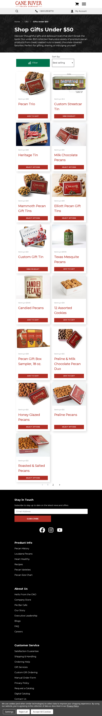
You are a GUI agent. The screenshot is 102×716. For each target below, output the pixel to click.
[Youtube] (60, 530)
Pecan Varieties (22, 569)
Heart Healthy (22, 559)
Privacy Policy (21, 683)
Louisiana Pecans (23, 554)
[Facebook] (42, 530)
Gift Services (20, 667)
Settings (9, 711)
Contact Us (20, 699)
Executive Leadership (25, 615)
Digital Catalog (22, 693)
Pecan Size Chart (23, 575)
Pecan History (21, 548)
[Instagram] (51, 530)
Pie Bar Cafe (20, 605)
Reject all (23, 711)
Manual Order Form (25, 677)
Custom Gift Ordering (26, 672)
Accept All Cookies (42, 711)
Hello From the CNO (25, 594)
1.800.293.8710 (47, 11)
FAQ (16, 626)
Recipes (18, 564)
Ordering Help (22, 662)
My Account (81, 11)
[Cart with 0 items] (77, 4)
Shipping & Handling (25, 656)
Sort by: (56, 56)
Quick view (33, 83)
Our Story (19, 610)
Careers (18, 631)
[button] (33, 63)
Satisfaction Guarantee (26, 651)
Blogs (17, 621)
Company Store (22, 600)
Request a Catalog (24, 688)
